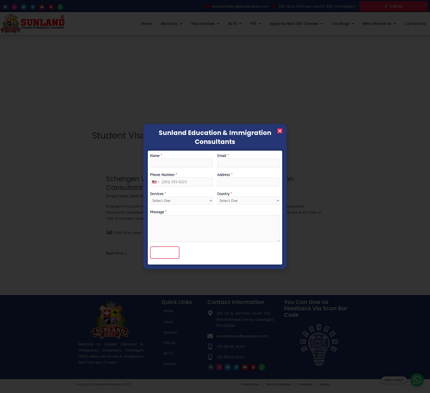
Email (223, 155)
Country (224, 193)
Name (156, 155)
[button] (279, 130)
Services (158, 193)
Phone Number (163, 174)
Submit (164, 252)
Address (224, 174)
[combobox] (155, 182)
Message (158, 211)
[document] (215, 196)
